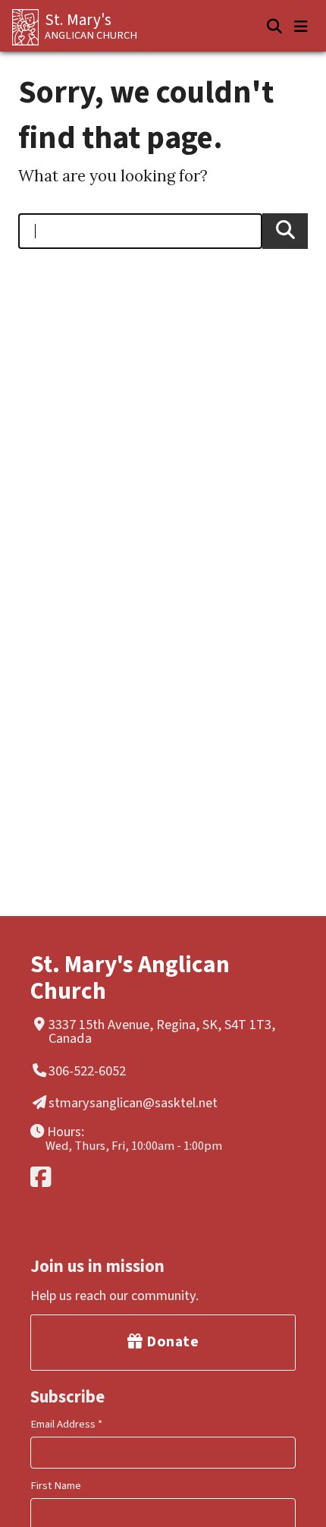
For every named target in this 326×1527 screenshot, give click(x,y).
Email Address (66, 1424)
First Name (55, 1486)
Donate (171, 1341)
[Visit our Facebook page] (160, 1177)
